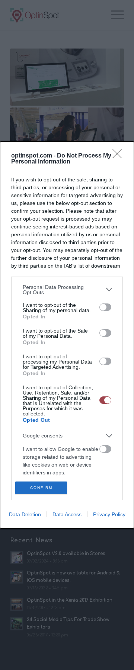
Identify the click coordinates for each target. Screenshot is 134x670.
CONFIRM (41, 488)
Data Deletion (25, 514)
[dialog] (67, 335)
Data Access (67, 514)
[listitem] (67, 289)
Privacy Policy (109, 514)
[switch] (105, 307)
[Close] (119, 156)
